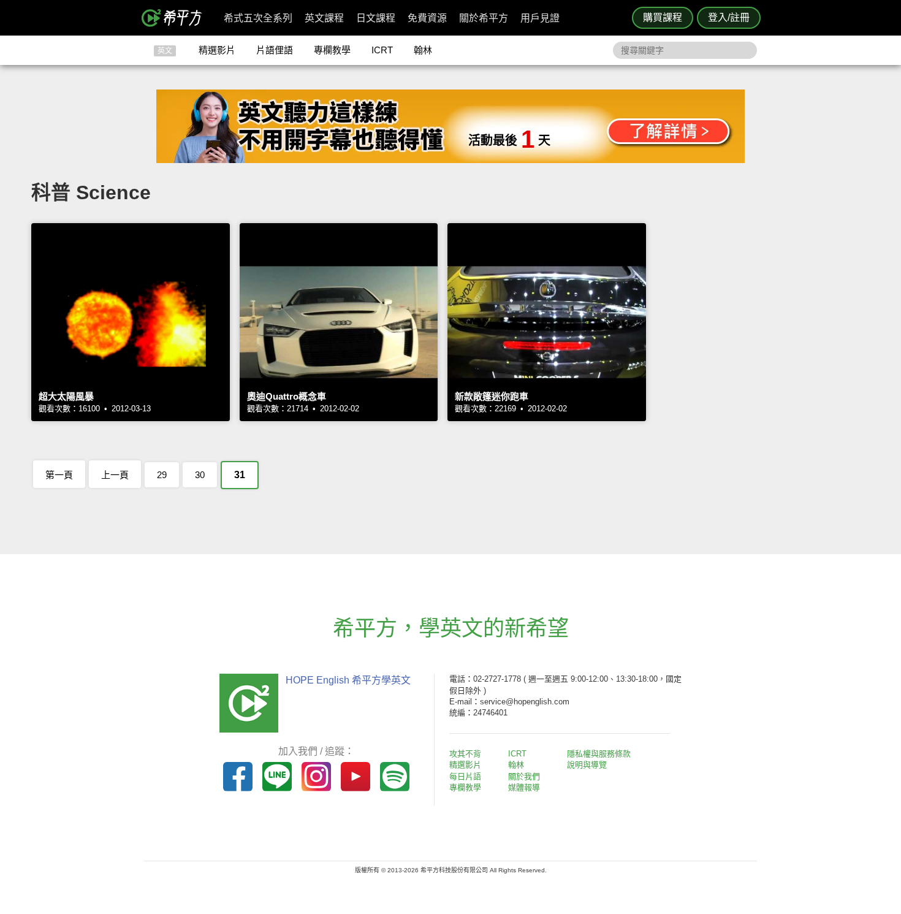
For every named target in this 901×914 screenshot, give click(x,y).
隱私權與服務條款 (599, 753)
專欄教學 (332, 50)
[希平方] (176, 18)
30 (200, 475)
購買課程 (662, 17)
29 (162, 475)
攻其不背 (465, 753)
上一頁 (115, 475)
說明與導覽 (587, 764)
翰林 (423, 50)
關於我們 (524, 776)
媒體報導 (524, 787)
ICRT (382, 50)
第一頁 (59, 475)
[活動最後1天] (450, 159)
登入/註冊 (729, 17)
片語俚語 (274, 50)
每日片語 (465, 776)
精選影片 (217, 50)
